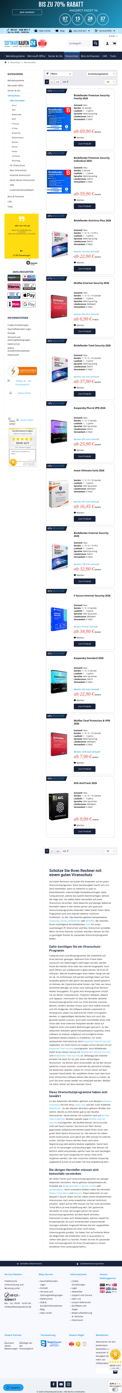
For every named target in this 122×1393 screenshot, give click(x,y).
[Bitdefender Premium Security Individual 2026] (59, 182)
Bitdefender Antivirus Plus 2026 (92, 220)
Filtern (53, 73)
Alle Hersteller (17, 100)
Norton (14, 147)
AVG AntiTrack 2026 (85, 783)
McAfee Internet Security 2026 (91, 283)
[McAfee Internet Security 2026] (59, 307)
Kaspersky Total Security (61, 1048)
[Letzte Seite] (58, 81)
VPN (12, 185)
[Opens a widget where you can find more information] (13, 1388)
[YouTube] (61, 1384)
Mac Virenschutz (18, 170)
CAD (10, 201)
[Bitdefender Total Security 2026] (59, 369)
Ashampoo (54, 1104)
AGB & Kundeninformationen (19, 349)
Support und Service (82, 1295)
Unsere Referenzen (81, 1302)
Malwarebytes (17, 137)
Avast (14, 105)
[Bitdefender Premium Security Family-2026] (59, 119)
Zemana (78, 1193)
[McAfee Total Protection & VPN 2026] (59, 744)
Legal (74, 1288)
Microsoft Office (15, 85)
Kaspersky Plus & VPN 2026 (89, 408)
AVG (13, 110)
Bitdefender (16, 114)
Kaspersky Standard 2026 (89, 658)
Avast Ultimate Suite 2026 (89, 470)
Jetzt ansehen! (27, 12)
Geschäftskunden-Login (19, 329)
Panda (14, 151)
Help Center (45, 30)
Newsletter (77, 1291)
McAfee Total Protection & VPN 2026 (92, 722)
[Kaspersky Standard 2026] (59, 682)
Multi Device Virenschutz (22, 180)
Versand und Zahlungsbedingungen (19, 338)
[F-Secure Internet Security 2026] (59, 619)
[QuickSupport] (51, 1343)
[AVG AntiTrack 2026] (59, 807)
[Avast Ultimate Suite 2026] (59, 494)
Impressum (13, 354)
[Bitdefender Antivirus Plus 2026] (59, 244)
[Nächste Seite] (52, 81)
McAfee (14, 142)
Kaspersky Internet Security (97, 1041)
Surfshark (15, 156)
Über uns (76, 1298)
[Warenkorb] (114, 43)
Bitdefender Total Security (67, 1055)
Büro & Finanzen (16, 196)
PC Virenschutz (17, 165)
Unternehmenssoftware (22, 190)
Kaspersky (15, 133)
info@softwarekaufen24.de (17, 1306)
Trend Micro (63, 1193)
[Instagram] (68, 1384)
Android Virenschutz (20, 175)
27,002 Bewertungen (21, 255)
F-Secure (15, 123)
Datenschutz (14, 344)
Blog (62, 30)
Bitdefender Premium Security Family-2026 (92, 97)
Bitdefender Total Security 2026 (92, 345)
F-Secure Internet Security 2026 (92, 595)
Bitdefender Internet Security (95, 1052)
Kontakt (11, 333)
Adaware (106, 1101)
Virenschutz (14, 95)
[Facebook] (54, 1384)
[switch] (115, 1389)
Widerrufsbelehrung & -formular (82, 1314)
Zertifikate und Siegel (79, 1307)
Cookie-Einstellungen (18, 325)
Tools (10, 206)
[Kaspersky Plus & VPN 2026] (59, 432)
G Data (14, 128)
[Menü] (117, 1382)
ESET (13, 119)
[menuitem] (114, 43)
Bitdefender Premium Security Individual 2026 (92, 159)
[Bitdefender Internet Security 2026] (59, 557)
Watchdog (15, 160)
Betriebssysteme (16, 80)
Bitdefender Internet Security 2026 (91, 534)
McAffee (90, 920)
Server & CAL (14, 90)
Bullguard (68, 1186)
